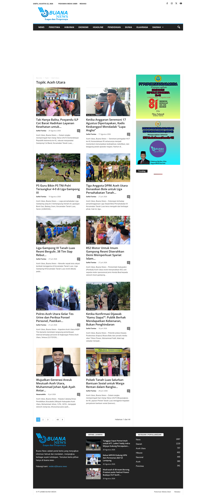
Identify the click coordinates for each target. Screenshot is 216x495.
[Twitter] (176, 3)
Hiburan (69, 27)
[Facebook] (167, 3)
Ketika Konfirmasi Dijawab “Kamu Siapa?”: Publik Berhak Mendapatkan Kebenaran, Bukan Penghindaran (106, 319)
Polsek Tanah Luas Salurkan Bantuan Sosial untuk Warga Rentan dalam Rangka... (105, 383)
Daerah (156, 27)
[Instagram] (172, 3)
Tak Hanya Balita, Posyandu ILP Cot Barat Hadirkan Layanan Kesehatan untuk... (57, 123)
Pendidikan (114, 27)
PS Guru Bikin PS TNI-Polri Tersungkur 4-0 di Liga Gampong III (58, 189)
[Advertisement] (108, 52)
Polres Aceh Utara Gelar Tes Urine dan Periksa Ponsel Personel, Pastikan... (54, 317)
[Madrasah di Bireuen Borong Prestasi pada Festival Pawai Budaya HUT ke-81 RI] (93, 473)
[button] (178, 27)
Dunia (128, 27)
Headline (98, 27)
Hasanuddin (41, 394)
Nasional (139, 457)
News (41, 27)
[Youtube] (181, 3)
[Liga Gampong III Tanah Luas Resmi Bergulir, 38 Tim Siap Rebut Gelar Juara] (58, 230)
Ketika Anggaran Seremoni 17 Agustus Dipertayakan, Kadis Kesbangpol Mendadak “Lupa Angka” (106, 125)
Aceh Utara (41, 115)
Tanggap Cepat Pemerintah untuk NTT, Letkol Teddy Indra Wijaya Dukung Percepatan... (116, 443)
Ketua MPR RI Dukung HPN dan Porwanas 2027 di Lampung (115, 458)
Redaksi (83, 4)
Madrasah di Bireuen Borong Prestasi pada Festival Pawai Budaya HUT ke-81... (116, 472)
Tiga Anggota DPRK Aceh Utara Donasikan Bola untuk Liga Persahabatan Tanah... (107, 189)
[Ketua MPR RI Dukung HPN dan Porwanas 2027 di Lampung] (93, 459)
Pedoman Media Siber (67, 4)
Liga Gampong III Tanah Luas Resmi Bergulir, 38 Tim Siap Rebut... (55, 251)
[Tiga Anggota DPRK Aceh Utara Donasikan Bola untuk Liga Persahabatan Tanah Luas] (108, 167)
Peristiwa (54, 27)
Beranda (39, 78)
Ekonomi (83, 27)
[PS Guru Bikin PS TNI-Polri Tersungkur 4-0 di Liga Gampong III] (58, 167)
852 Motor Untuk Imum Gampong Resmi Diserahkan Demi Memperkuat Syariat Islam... (105, 253)
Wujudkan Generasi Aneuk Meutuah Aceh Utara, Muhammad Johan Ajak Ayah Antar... (55, 385)
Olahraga (142, 27)
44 (58, 419)
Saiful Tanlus (41, 130)
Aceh (138, 462)
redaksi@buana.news (58, 466)
